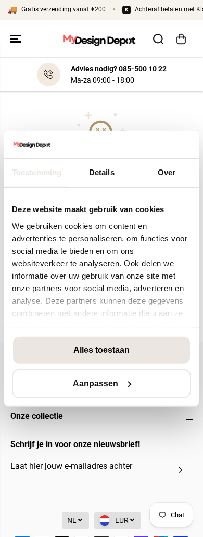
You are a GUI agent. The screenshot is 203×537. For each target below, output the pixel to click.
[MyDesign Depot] (99, 39)
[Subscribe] (178, 469)
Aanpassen (95, 383)
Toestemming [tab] (36, 172)
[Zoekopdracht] (158, 39)
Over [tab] (166, 172)
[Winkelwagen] (181, 39)
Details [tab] (102, 172)
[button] (16, 39)
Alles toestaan (101, 350)
